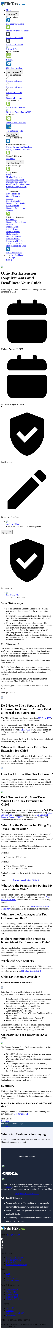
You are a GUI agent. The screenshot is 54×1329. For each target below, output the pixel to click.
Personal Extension (14, 81)
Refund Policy (12, 1294)
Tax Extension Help (14, 131)
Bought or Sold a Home (16, 222)
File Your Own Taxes (15, 24)
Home (8, 10)
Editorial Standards (14, 1299)
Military (9, 210)
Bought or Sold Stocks (15, 203)
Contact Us (11, 1315)
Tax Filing (11, 14)
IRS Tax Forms (12, 1281)
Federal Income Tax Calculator (19, 147)
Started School (12, 229)
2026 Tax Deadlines (14, 68)
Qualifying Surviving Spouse (18, 184)
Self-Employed (12, 206)
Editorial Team (12, 1297)
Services (9, 60)
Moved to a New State (15, 241)
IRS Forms (10, 158)
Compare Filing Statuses (16, 186)
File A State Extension (15, 107)
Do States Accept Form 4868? (18, 112)
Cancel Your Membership (16, 1264)
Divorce (9, 224)
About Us (10, 1308)
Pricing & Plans (12, 49)
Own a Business (13, 196)
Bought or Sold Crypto (15, 208)
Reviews (10, 1310)
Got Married (11, 220)
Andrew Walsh (12, 524)
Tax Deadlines (12, 1278)
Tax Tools (11, 135)
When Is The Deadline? (16, 123)
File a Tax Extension (14, 37)
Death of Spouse (13, 231)
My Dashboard (18, 255)
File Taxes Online (13, 1260)
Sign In (15, 257)
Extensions (5, 1121)
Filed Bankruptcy (13, 201)
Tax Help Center (13, 163)
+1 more (5, 533)
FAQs (8, 1276)
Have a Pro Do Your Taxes (17, 31)
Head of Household (14, 177)
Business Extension (14, 92)
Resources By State (14, 253)
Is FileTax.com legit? (15, 1313)
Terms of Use (11, 1292)
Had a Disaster (12, 234)
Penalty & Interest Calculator (18, 149)
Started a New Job (13, 243)
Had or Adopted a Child (16, 246)
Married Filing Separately (16, 182)
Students (9, 198)
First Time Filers (13, 194)
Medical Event (12, 227)
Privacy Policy (12, 1290)
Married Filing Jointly (15, 179)
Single (9, 175)
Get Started (5, 1126)
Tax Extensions (13, 72)
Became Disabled (13, 236)
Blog (8, 1273)
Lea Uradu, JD (12, 595)
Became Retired (13, 239)
